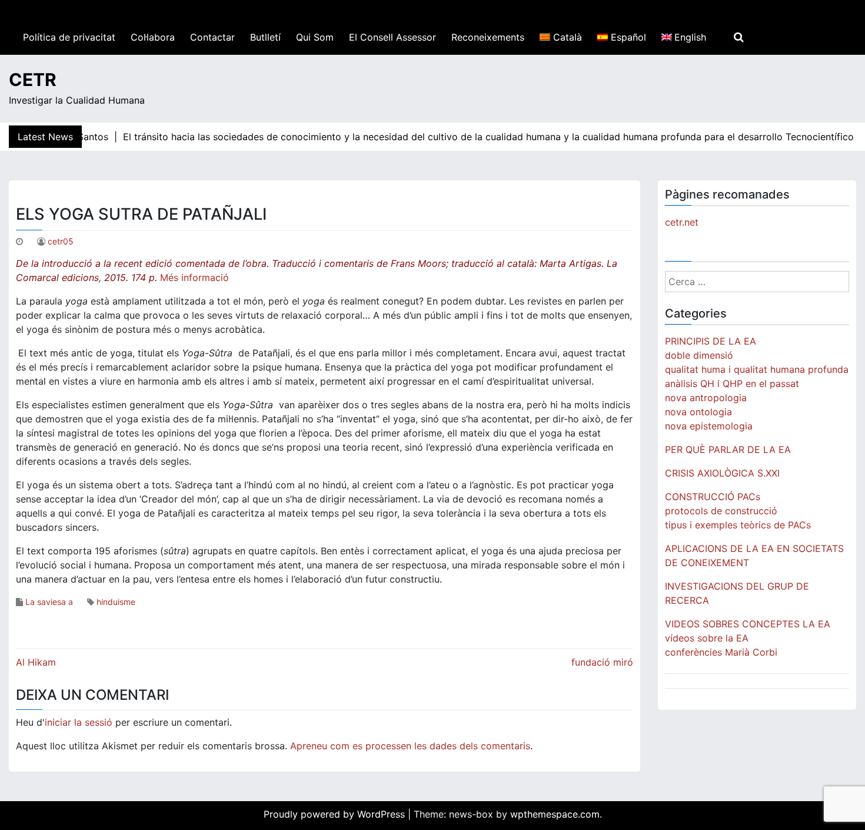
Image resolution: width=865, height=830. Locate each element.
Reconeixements (487, 37)
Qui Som (315, 37)
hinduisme (116, 602)
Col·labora (153, 37)
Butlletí (265, 37)
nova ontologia (698, 412)
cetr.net (681, 222)
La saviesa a (49, 602)
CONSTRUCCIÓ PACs (712, 496)
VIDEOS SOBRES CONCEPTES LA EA (747, 624)
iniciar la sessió (78, 722)
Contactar (212, 37)
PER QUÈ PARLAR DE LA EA (728, 449)
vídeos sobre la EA (706, 638)
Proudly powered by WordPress (336, 814)
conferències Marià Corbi (721, 652)
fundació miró (602, 662)
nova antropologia (706, 398)
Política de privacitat (69, 37)
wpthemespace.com (555, 814)
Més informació (196, 277)
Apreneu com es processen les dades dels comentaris (410, 746)
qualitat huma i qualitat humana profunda (757, 369)
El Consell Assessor (392, 37)
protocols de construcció (721, 511)
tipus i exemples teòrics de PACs (738, 525)
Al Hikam (36, 662)
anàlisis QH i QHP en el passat (732, 383)
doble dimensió (699, 355)
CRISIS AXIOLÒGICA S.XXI (722, 473)
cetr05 (61, 241)
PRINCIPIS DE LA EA (710, 341)
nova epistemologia (709, 426)
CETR (32, 79)
